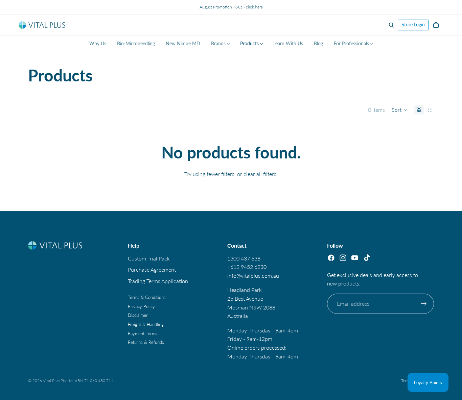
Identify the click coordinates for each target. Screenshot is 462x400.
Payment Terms (142, 333)
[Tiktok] (367, 257)
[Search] (391, 25)
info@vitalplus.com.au (253, 275)
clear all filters (260, 174)
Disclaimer (138, 315)
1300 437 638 (243, 258)
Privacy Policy (141, 306)
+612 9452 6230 (247, 267)
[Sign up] (424, 304)
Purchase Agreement (152, 269)
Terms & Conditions (147, 297)
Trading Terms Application (158, 281)
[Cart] (436, 25)
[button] (400, 109)
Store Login (413, 24)
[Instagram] (343, 257)
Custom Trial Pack (149, 258)
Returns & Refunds (146, 342)
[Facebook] (331, 257)
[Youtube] (355, 257)
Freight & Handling (146, 324)
